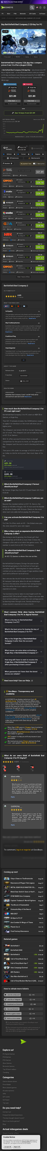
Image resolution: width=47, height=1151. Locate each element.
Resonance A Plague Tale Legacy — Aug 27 (23, 883)
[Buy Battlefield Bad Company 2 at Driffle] (7, 191)
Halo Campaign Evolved (23, 968)
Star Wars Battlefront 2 (23, 976)
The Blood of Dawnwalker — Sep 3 (23, 905)
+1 (23, 360)
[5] (4, 766)
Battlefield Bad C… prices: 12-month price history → (29, 136)
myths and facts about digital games (18, 719)
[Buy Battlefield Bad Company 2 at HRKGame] (7, 234)
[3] (31, 766)
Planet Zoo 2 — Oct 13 (23, 927)
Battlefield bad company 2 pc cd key (28, 18)
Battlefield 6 (23, 954)
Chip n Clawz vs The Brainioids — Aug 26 (23, 879)
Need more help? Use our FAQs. (17, 680)
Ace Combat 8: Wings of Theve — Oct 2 (23, 922)
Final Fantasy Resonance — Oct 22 (23, 931)
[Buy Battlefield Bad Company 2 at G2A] (7, 223)
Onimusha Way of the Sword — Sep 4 (23, 909)
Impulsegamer (10, 348)
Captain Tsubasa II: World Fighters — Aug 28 (23, 900)
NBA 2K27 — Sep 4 (23, 914)
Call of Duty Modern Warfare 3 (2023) (23, 981)
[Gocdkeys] (7, 7)
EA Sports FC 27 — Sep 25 (23, 918)
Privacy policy (7, 1149)
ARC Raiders (23, 972)
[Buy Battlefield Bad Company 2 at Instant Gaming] (7, 170)
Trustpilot (30, 729)
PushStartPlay (10, 336)
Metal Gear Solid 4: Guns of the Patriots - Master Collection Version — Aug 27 (23, 892)
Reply (13, 797)
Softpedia (8, 311)
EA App (27, 63)
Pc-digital (10, 18)
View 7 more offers (23, 277)
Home (3, 18)
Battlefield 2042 (23, 950)
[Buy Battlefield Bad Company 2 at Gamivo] (7, 180)
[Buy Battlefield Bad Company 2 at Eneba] (7, 213)
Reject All (17, 1147)
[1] (4, 769)
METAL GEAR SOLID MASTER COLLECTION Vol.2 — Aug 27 (23, 887)
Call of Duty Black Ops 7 (23, 963)
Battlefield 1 (23, 946)
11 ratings (20, 297)
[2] (18, 766)
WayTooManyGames (12, 323)
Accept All (7, 1147)
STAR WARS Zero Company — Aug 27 (23, 896)
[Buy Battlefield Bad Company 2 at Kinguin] (7, 202)
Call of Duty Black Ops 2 (23, 959)
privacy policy (26, 1142)
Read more (32, 318)
